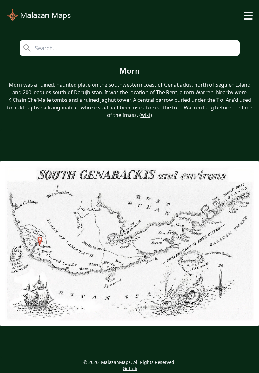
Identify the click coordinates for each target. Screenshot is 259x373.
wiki (145, 115)
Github (130, 368)
